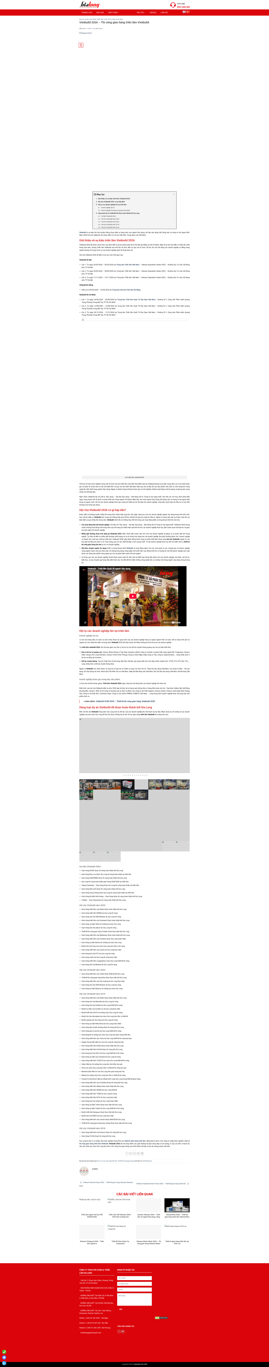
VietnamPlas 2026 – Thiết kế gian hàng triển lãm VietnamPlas (177, 1216)
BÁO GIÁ (100, 13)
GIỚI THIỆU (113, 13)
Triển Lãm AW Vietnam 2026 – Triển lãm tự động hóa (120, 1216)
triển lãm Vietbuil (100, 1144)
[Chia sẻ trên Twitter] (131, 1153)
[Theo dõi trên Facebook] (119, 1331)
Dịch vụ (127, 13)
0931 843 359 (183, 7)
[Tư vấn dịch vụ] (3, 1363)
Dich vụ (81, 19)
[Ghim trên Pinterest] (138, 1153)
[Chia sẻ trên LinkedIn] (142, 1153)
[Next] (188, 747)
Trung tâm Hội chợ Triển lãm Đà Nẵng (126, 290)
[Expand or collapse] (174, 194)
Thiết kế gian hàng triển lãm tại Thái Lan (177, 1242)
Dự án (87, 19)
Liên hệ (164, 13)
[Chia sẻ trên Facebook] (127, 1153)
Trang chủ (86, 13)
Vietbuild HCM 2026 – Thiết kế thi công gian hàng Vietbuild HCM (125, 701)
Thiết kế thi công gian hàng (113, 19)
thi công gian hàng (86, 1144)
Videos (153, 13)
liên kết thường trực (146, 1161)
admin (101, 28)
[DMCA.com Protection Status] (161, 1318)
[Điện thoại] (3, 1352)
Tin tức (140, 13)
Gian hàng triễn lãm (96, 19)
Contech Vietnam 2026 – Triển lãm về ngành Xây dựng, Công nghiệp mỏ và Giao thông (148, 1217)
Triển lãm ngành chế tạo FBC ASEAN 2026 (92, 1216)
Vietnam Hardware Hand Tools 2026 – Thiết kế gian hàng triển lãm (161, 1184)
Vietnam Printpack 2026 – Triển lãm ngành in (92, 1242)
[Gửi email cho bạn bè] (134, 1153)
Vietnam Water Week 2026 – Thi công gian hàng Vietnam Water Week (148, 1243)
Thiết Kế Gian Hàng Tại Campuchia (120, 1242)
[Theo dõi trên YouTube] (123, 1331)
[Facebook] (3, 1357)
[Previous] (81, 747)
